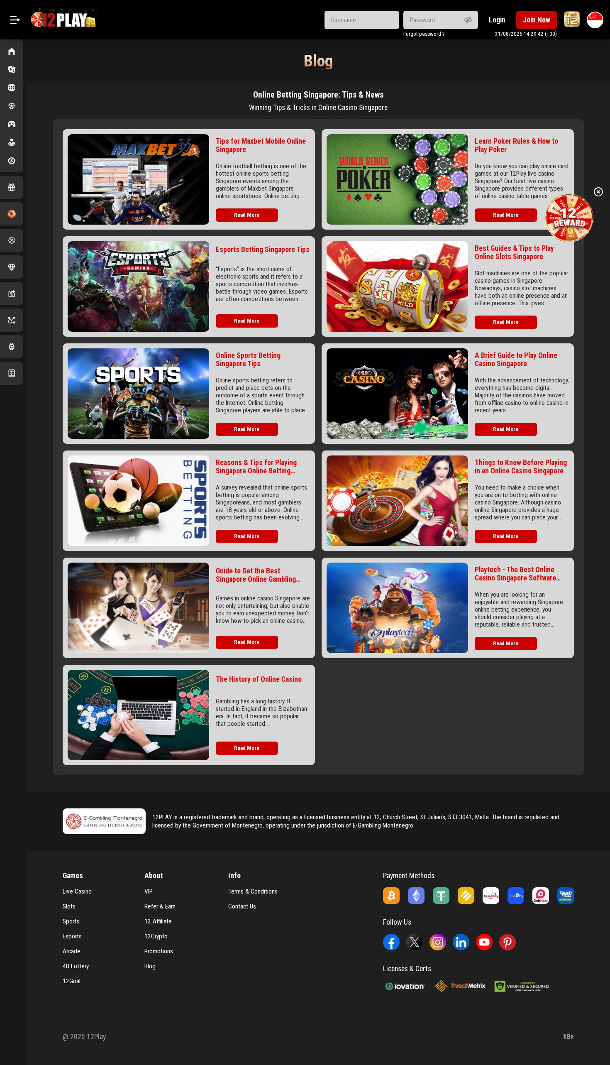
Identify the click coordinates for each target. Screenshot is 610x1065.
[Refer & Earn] (11, 293)
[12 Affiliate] (11, 320)
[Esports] (11, 124)
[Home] (11, 51)
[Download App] (11, 373)
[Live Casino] (11, 69)
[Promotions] (11, 240)
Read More (246, 215)
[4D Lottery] (11, 160)
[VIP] (11, 267)
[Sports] (11, 106)
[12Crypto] (11, 346)
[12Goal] (11, 214)
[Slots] (11, 87)
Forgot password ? (424, 34)
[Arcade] (11, 142)
